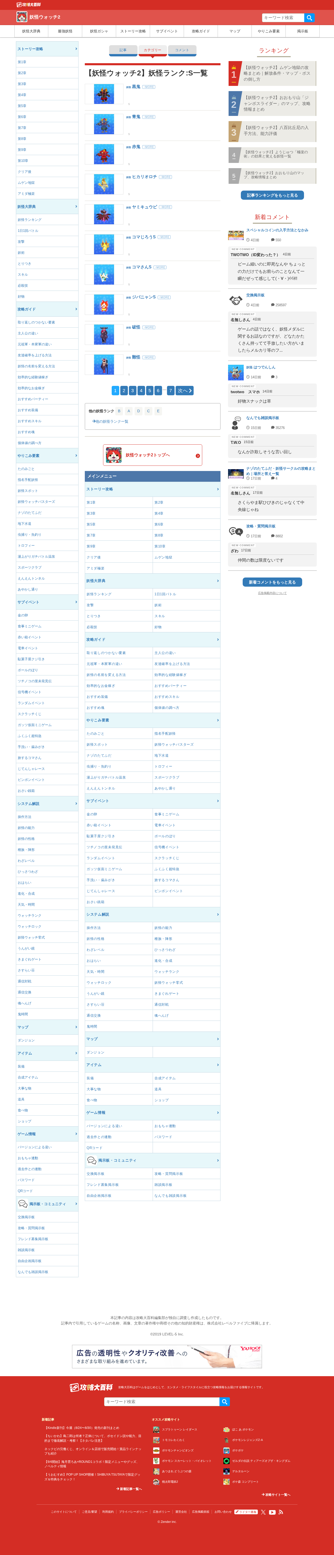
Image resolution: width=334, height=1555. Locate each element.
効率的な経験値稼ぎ (33, 377)
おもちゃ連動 (28, 1158)
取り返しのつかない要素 (36, 322)
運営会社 (181, 1511)
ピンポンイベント (31, 780)
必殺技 (23, 285)
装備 (21, 1066)
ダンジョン (26, 1040)
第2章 (22, 73)
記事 (123, 50)
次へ (183, 390)
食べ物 (23, 1110)
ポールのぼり (28, 670)
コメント (182, 50)
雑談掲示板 (26, 1250)
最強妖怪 (65, 31)
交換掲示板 (26, 1217)
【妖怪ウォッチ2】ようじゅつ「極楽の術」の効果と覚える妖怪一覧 (276, 154)
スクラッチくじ (29, 714)
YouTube (272, 1512)
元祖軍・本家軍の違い (35, 344)
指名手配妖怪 (28, 480)
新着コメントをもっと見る (272, 582)
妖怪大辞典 (31, 31)
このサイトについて (64, 1511)
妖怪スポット (28, 491)
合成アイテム (28, 1077)
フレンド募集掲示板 (33, 1239)
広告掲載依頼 (200, 1511)
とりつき (24, 264)
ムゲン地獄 (26, 183)
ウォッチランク (29, 915)
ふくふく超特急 (29, 736)
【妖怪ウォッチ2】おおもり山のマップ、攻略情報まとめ (274, 175)
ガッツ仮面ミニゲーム (35, 725)
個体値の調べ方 (29, 443)
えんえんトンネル (31, 578)
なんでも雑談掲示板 (33, 1272)
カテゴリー (153, 50)
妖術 (21, 253)
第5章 (22, 106)
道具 (21, 1099)
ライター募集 (248, 1511)
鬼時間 (23, 1014)
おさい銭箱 (26, 791)
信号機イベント (29, 692)
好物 (21, 296)
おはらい (24, 883)
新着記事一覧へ (130, 1489)
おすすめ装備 (28, 410)
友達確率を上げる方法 (35, 355)
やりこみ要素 (269, 31)
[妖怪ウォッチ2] (28, 6)
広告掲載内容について (272, 592)
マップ (234, 31)
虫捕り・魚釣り (29, 535)
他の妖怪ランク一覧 (112, 421)
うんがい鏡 (26, 948)
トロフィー (26, 545)
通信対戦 (24, 981)
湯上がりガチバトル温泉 (36, 556)
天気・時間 (26, 904)
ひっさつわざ (28, 872)
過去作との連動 (29, 1169)
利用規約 (108, 1511)
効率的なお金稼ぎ (31, 388)
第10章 (23, 161)
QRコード (25, 1191)
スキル (23, 274)
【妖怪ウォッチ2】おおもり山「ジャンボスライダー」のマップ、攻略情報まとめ (277, 103)
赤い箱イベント (29, 637)
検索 (309, 17)
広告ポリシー (161, 1511)
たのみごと (26, 469)
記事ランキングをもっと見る (272, 195)
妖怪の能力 (26, 828)
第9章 (22, 150)
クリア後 (24, 172)
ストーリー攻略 (133, 31)
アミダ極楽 (26, 194)
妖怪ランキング (29, 220)
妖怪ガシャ (99, 31)
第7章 (22, 128)
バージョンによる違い (35, 1147)
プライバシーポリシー (133, 1511)
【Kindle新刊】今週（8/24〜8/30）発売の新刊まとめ (81, 1427)
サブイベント (167, 31)
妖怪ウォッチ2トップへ (148, 455)
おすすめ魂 (26, 432)
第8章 (22, 139)
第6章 (22, 117)
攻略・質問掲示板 (31, 1228)
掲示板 (302, 31)
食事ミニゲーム (29, 626)
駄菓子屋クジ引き (31, 659)
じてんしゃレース (31, 769)
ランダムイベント (31, 703)
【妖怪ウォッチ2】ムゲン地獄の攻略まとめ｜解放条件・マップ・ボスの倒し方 (277, 73)
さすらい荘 (26, 970)
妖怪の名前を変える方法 (36, 366)
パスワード (26, 1180)
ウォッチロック (29, 926)
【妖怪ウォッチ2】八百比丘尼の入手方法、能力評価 (276, 130)
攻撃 (21, 242)
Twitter (263, 1512)
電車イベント (28, 648)
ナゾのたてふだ (29, 513)
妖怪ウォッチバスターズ (36, 502)
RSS (281, 1512)
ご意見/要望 (89, 1511)
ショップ (24, 1121)
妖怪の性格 (26, 839)
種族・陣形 (26, 850)
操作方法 (24, 817)
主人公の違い (28, 333)
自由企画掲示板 (29, 1261)
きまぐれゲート (29, 959)
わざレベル (26, 861)
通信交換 (24, 992)
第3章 (22, 84)
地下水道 (24, 524)
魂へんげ (24, 1003)
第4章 (22, 95)
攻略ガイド (201, 31)
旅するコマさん (29, 758)
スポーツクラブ (29, 567)
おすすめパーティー (33, 399)
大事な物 (24, 1088)
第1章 (22, 62)
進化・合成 (26, 894)
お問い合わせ (223, 1511)
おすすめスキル (29, 421)
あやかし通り (28, 589)
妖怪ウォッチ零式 (31, 937)
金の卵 (23, 615)
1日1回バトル (28, 231)
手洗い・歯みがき (31, 747)
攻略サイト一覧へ (277, 1495)
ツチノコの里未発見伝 (35, 681)
